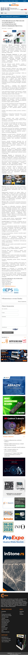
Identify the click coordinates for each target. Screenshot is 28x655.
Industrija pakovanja (5, 621)
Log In (24, 1)
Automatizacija (4, 623)
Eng (6, 13)
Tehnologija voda (5, 622)
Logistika (3, 618)
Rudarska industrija (5, 631)
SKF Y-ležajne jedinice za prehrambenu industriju (11, 450)
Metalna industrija (5, 619)
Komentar (4, 316)
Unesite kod (4, 327)
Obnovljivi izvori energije (6, 615)
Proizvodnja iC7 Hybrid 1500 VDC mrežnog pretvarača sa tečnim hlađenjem (13, 455)
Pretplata (21, 614)
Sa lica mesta (4, 629)
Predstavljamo (4, 625)
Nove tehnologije (4, 616)
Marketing (22, 611)
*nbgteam (16, 654)
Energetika (3, 611)
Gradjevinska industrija (6, 614)
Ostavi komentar (22, 301)
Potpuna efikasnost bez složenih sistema (13, 441)
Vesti (2, 630)
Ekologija (3, 626)
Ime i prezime (4, 308)
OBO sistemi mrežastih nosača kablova (14, 447)
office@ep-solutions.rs (10, 286)
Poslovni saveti (4, 627)
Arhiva (21, 612)
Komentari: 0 (10, 28)
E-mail (3, 312)
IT (1, 612)
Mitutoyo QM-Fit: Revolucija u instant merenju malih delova (14, 444)
